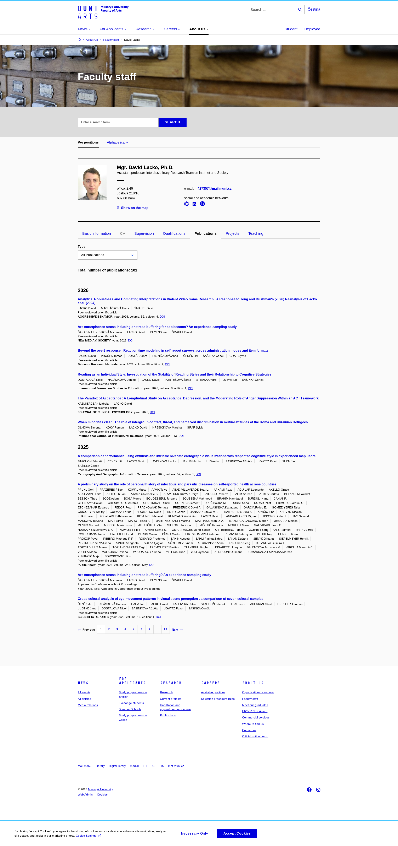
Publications (205, 233)
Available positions (213, 692)
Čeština (314, 9)
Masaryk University (100, 789)
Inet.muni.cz (176, 765)
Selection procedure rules (218, 698)
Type (81, 246)
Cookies (102, 794)
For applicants (132, 681)
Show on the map (134, 208)
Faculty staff (250, 698)
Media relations (88, 705)
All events (84, 692)
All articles (84, 698)
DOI (162, 316)
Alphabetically (117, 142)
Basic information (96, 233)
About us (253, 683)
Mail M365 (84, 765)
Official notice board (255, 736)
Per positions (88, 142)
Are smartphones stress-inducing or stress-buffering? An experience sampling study (144, 575)
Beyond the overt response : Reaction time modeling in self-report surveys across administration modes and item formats (173, 350)
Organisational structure (258, 692)
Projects (232, 233)
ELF (145, 765)
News (83, 683)
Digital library (117, 765)
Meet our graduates (255, 705)
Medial (134, 765)
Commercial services (255, 717)
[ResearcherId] (187, 204)
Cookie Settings (86, 835)
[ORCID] (203, 204)
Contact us (249, 730)
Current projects (170, 698)
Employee (312, 29)
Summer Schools (130, 709)
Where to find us (253, 724)
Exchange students (131, 703)
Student (291, 29)
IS (162, 765)
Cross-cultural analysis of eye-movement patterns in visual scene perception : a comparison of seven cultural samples (170, 598)
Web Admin (85, 794)
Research (171, 683)
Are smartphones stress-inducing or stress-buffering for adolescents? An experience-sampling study (157, 327)
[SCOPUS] (195, 204)
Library (100, 765)
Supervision (144, 233)
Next (175, 629)
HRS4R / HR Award (254, 711)
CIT (154, 765)
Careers (210, 683)
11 (166, 629)
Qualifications (174, 233)
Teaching (255, 233)
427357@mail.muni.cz (215, 188)
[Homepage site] (103, 12)
